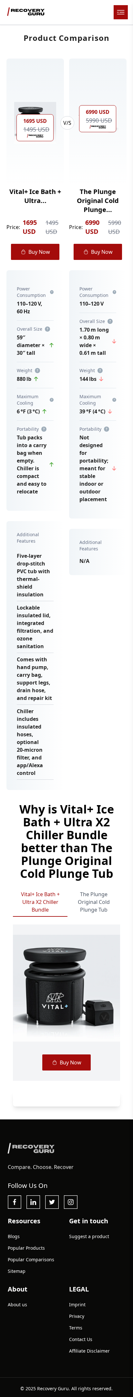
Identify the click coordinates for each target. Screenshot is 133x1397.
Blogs (14, 1236)
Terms (75, 1328)
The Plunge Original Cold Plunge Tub (94, 902)
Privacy (76, 1316)
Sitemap (17, 1271)
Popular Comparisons (31, 1259)
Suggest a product (89, 1236)
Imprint (77, 1304)
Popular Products (26, 1248)
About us (17, 1304)
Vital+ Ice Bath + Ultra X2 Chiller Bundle (40, 902)
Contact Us (80, 1339)
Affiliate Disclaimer (89, 1351)
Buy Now (39, 251)
